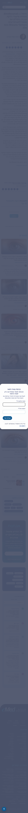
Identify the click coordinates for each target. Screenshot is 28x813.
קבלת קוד (7, 418)
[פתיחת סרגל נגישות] (4, 809)
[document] (14, 406)
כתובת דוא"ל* (21, 408)
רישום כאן (22, 425)
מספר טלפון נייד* (20, 401)
